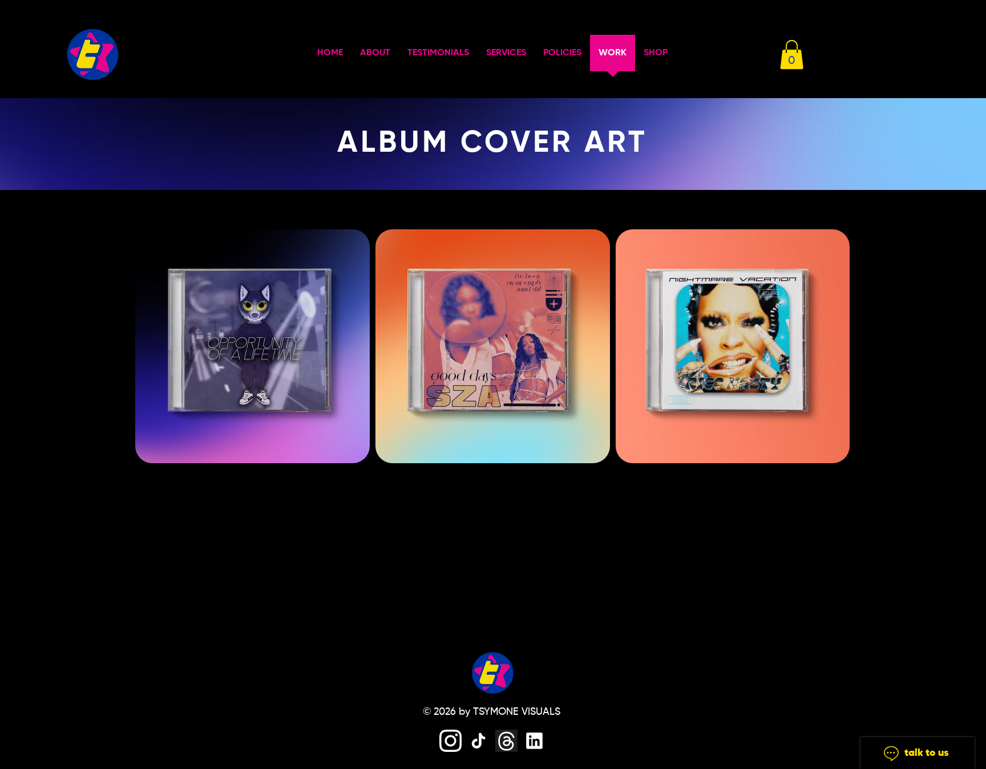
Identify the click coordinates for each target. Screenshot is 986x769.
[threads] (506, 741)
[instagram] (450, 741)
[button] (791, 54)
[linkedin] (534, 741)
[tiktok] (478, 741)
